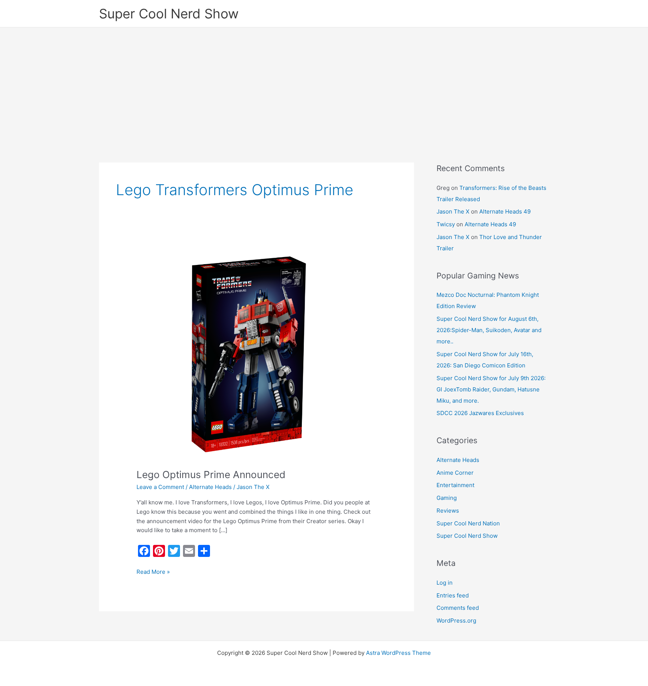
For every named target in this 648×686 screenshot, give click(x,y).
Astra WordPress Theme (398, 652)
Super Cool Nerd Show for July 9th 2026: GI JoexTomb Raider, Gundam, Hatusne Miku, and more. (491, 389)
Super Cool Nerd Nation (468, 523)
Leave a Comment (160, 486)
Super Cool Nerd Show (168, 13)
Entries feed (452, 595)
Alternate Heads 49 (505, 211)
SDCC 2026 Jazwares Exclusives (480, 413)
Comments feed (457, 607)
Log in (444, 582)
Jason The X (453, 211)
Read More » (153, 571)
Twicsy (445, 224)
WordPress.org (456, 620)
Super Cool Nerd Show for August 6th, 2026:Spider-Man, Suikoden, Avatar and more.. (489, 330)
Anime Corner (455, 472)
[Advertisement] (324, 83)
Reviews (447, 510)
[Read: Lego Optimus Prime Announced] (256, 354)
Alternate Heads (210, 486)
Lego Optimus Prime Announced (210, 474)
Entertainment (455, 485)
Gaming (446, 497)
